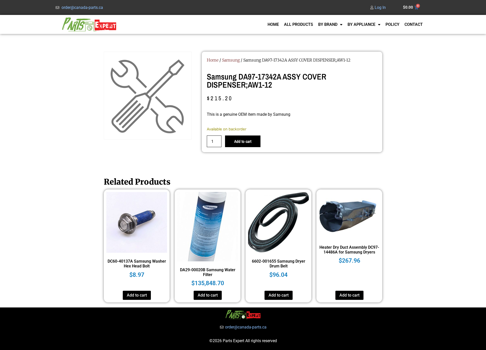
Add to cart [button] (137, 295)
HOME (273, 24)
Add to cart (242, 141)
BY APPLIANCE (361, 24)
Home (212, 60)
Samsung (231, 60)
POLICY (392, 24)
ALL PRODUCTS (298, 24)
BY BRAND (327, 24)
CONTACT (413, 24)
